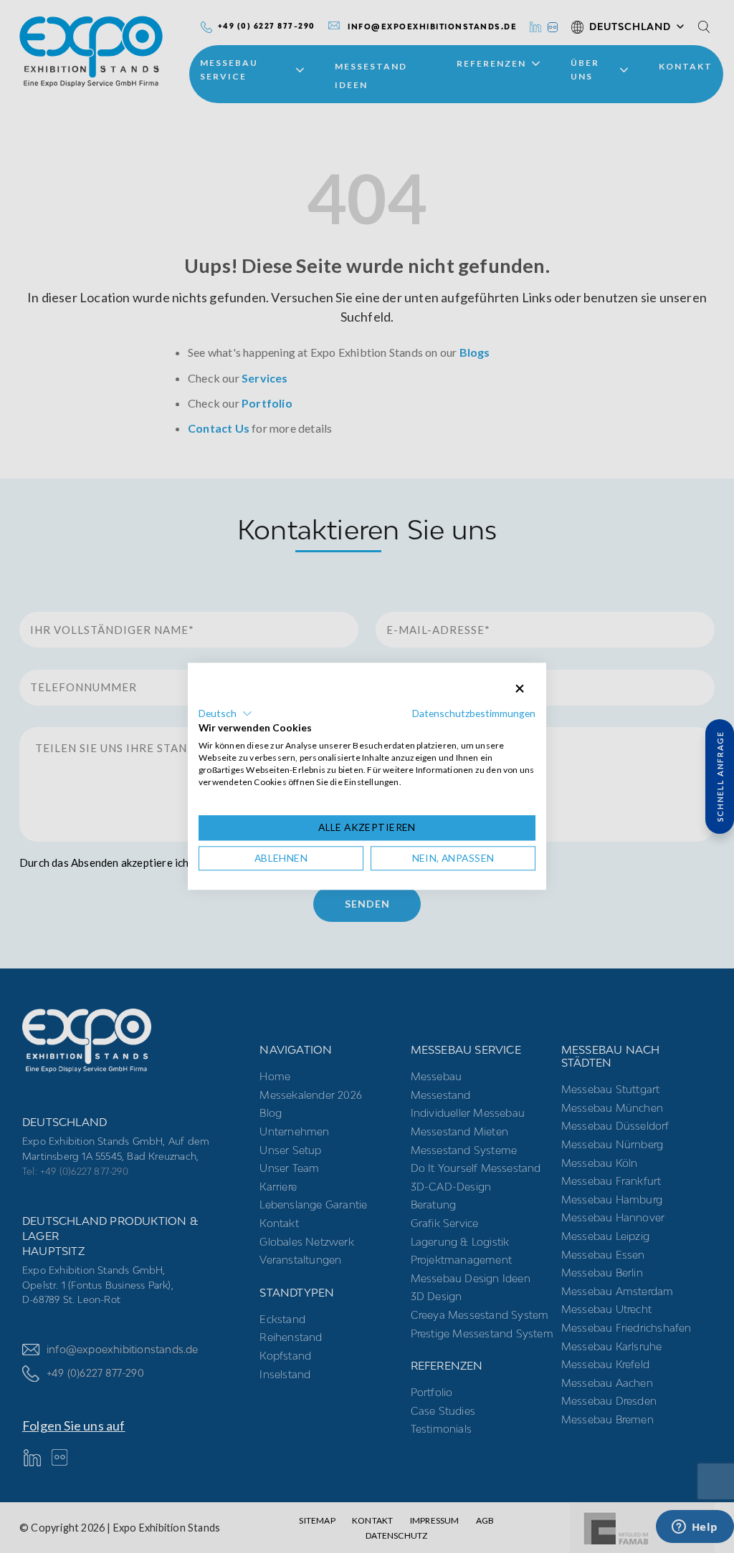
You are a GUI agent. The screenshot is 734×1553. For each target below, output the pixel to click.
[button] (225, 713)
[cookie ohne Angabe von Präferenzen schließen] (519, 688)
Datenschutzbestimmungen (473, 713)
